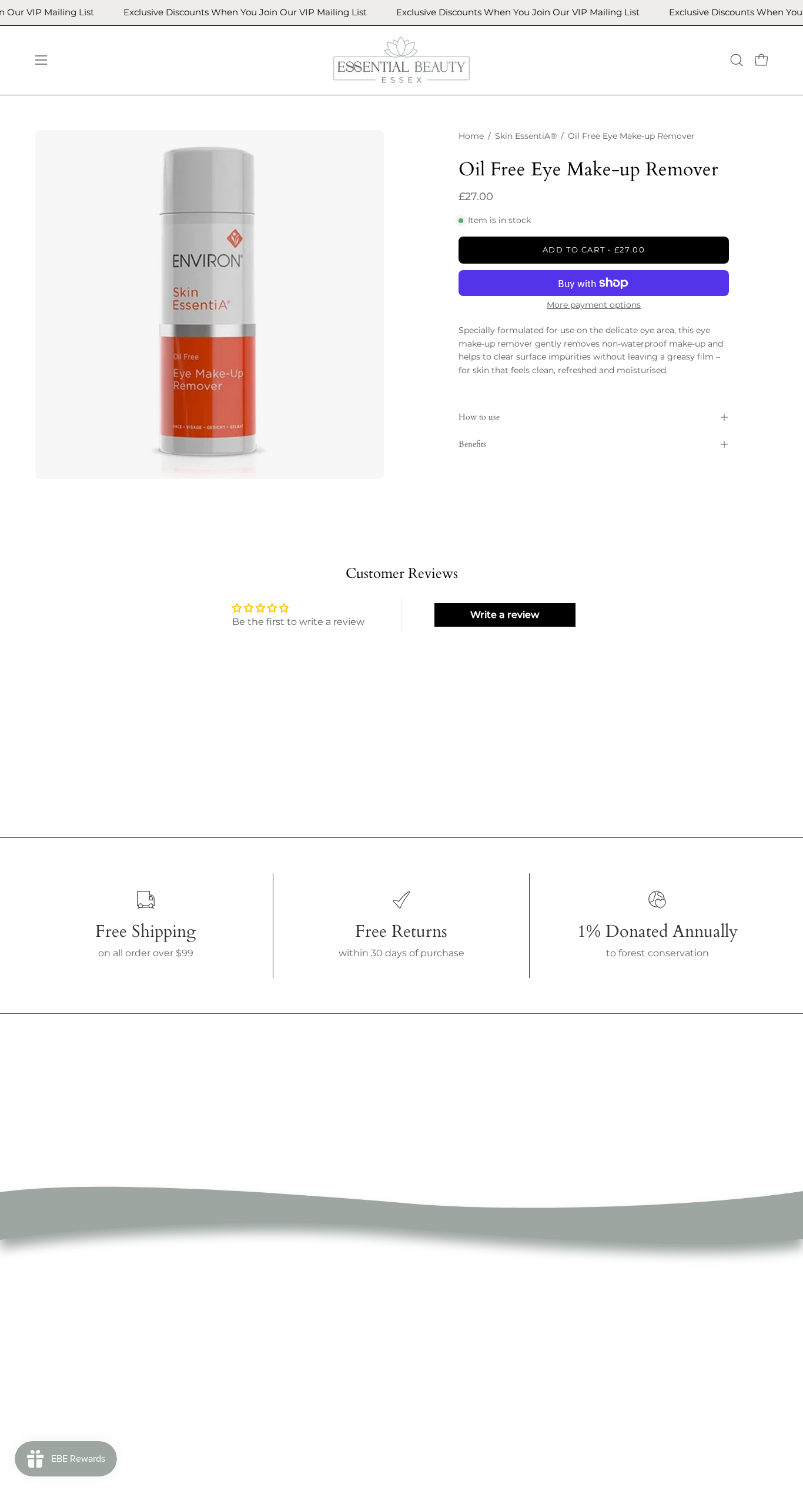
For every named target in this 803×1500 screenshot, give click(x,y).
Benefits (472, 444)
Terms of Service (414, 1284)
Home (471, 136)
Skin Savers (251, 1342)
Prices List (248, 1362)
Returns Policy (410, 1323)
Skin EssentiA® (526, 136)
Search (392, 1264)
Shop (237, 1284)
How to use (479, 417)
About (239, 1303)
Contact (243, 1400)
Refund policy (408, 1303)
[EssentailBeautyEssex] (401, 60)
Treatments (252, 1323)
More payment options (594, 305)
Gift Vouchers (256, 1381)
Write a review (504, 614)
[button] (736, 60)
